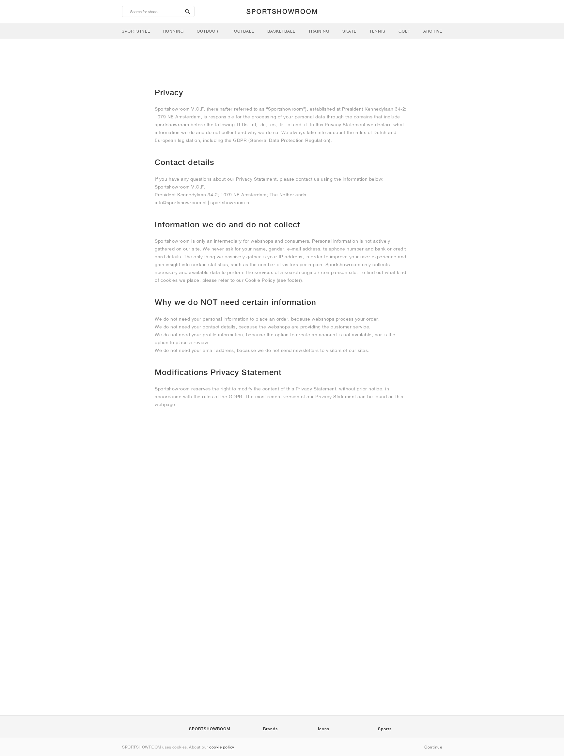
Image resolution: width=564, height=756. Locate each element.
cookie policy (221, 747)
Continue (433, 747)
